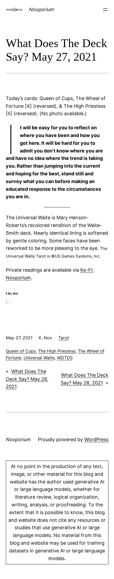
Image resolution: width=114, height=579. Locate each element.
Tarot (63, 337)
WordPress (96, 439)
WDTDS (65, 357)
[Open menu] (105, 9)
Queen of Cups (21, 351)
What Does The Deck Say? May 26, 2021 (27, 379)
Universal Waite (39, 357)
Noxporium (41, 9)
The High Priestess (57, 351)
